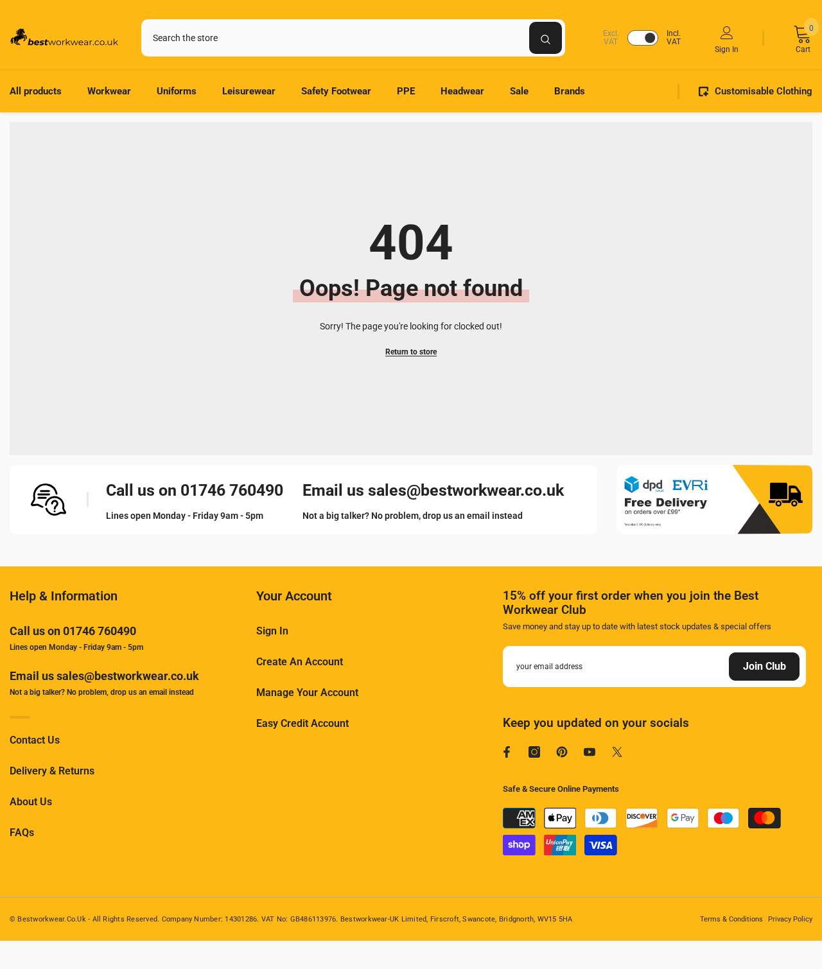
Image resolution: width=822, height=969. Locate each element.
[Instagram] (534, 752)
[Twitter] (617, 752)
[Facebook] (506, 752)
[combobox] (335, 38)
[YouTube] (589, 752)
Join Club (764, 666)
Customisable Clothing (763, 91)
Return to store (411, 351)
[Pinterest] (562, 752)
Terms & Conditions (731, 919)
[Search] (353, 38)
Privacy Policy (790, 919)
